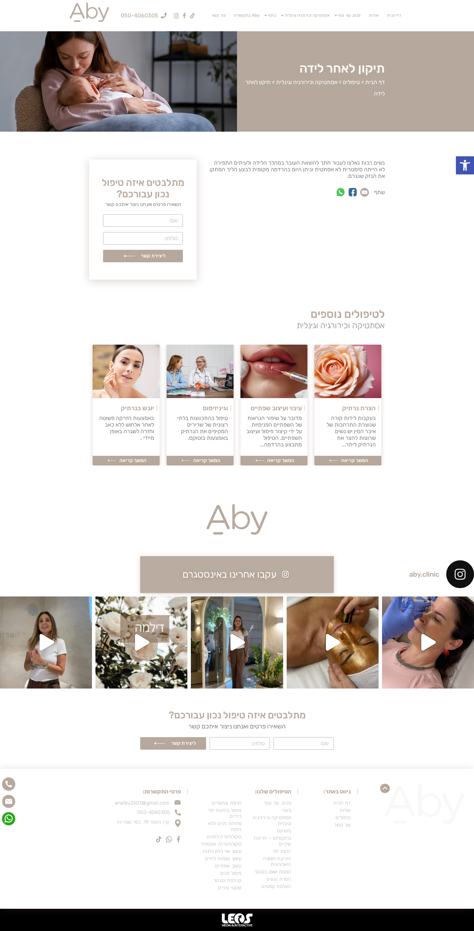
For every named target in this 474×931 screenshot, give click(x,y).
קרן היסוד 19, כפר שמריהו (143, 822)
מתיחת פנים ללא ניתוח (225, 826)
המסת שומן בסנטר (272, 872)
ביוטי (272, 15)
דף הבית (394, 15)
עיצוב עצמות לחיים (223, 859)
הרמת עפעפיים (227, 803)
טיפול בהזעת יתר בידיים (225, 813)
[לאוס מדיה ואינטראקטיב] (237, 920)
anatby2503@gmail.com (142, 803)
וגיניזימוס (215, 408)
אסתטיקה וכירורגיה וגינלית (307, 15)
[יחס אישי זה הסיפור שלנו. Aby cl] (428, 642)
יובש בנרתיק (137, 408)
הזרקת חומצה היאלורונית (277, 861)
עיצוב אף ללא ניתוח (222, 851)
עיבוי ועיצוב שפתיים (276, 408)
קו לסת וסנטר (227, 880)
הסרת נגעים (278, 879)
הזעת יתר (281, 851)
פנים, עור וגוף (349, 15)
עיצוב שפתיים (228, 866)
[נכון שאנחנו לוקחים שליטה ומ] (141, 642)
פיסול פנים (231, 873)
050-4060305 (153, 812)
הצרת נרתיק (359, 408)
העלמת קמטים (276, 886)
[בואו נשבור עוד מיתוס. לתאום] (46, 642)
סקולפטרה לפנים (224, 837)
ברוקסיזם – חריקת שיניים (272, 841)
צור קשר (218, 15)
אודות (374, 15)
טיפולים (351, 82)
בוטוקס (284, 831)
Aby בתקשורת (247, 15)
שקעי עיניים (230, 888)
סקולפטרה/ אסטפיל (221, 844)
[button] (465, 165)
